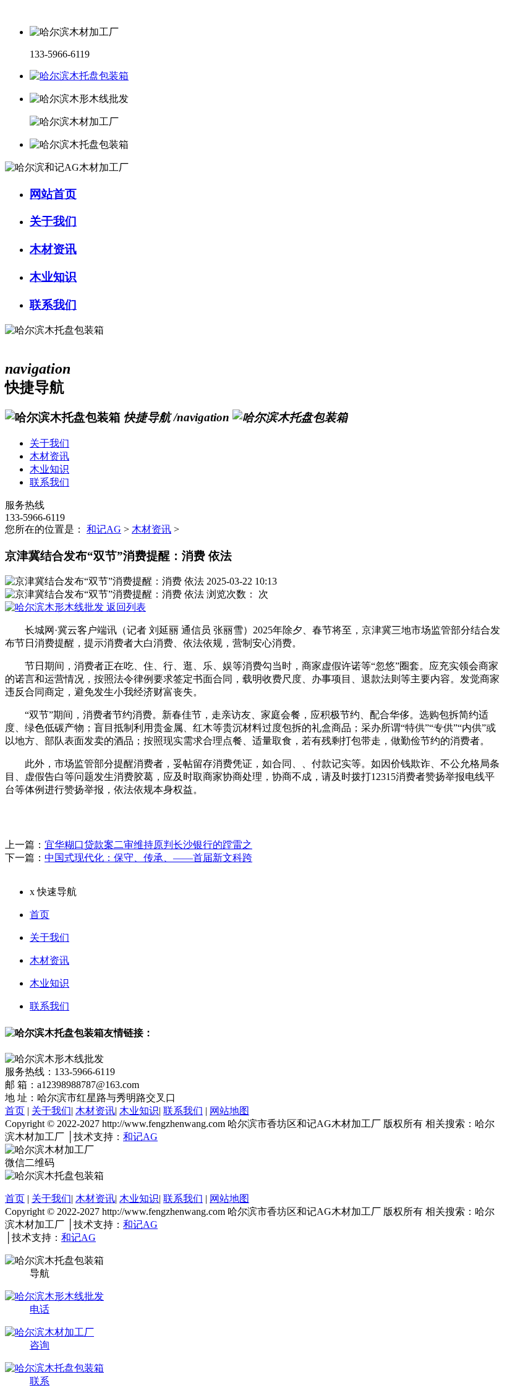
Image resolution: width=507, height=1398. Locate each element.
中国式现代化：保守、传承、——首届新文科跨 (148, 857)
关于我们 (49, 937)
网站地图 (229, 1110)
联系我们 (49, 1006)
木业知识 (49, 983)
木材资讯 (151, 529)
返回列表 (125, 607)
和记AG (104, 529)
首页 (39, 914)
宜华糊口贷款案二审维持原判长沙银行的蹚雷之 (148, 844)
